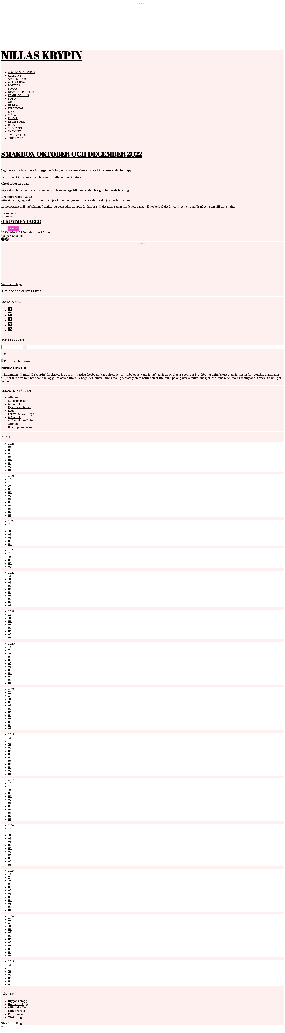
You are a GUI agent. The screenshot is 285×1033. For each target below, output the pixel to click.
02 (9, 466)
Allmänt (14, 75)
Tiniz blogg (15, 1017)
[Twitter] (10, 325)
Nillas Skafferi (17, 1007)
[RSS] (10, 330)
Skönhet (14, 131)
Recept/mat (17, 121)
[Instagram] (10, 315)
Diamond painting (21, 92)
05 (9, 456)
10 (9, 485)
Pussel (13, 118)
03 (9, 463)
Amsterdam (17, 78)
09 (10, 489)
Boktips (14, 85)
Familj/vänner (18, 95)
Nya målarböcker (19, 407)
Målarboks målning (21, 420)
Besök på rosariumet (22, 427)
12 (9, 479)
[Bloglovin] (10, 310)
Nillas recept (16, 1010)
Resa (11, 125)
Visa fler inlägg (11, 284)
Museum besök (18, 400)
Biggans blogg (17, 1001)
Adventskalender (21, 72)
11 (9, 482)
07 (9, 450)
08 (10, 446)
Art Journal (17, 82)
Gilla (14, 228)
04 (10, 460)
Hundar (14, 105)
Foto (12, 98)
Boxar (12, 88)
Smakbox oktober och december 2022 (71, 154)
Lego (11, 111)
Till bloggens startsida (21, 291)
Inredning (15, 108)
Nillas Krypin (41, 55)
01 (9, 470)
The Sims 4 (15, 138)
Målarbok (15, 115)
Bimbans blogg (18, 1004)
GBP (10, 101)
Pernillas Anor (18, 1014)
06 (10, 453)
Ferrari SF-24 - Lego (21, 414)
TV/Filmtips (17, 134)
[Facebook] (10, 320)
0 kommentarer (21, 221)
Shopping (15, 128)
